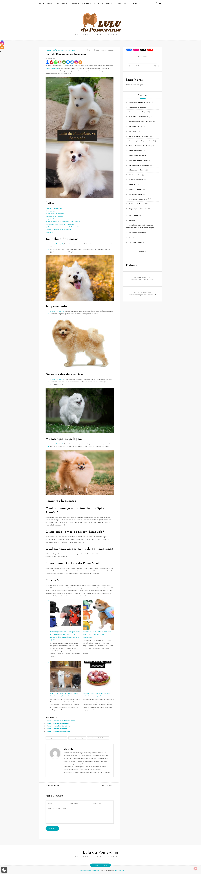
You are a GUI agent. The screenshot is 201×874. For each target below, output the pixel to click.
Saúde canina (122, 3)
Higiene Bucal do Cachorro (139, 165)
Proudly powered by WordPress (88, 870)
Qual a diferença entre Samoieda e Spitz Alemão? (63, 221)
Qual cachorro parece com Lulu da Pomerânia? (62, 227)
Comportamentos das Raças (139, 146)
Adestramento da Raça (137, 107)
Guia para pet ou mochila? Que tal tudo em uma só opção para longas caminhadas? (97, 634)
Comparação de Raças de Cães (60, 50)
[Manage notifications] (195, 868)
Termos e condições (136, 242)
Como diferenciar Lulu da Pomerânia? (59, 229)
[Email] (64, 62)
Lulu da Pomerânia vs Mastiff (57, 728)
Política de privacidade (137, 232)
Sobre (131, 237)
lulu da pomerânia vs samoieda (56, 738)
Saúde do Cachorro (136, 204)
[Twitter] (72, 62)
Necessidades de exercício (55, 214)
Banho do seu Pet (135, 126)
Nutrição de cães (102, 3)
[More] (80, 62)
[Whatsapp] (56, 62)
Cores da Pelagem (135, 151)
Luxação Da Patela (136, 180)
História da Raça (135, 175)
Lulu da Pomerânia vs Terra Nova (58, 726)
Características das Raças (138, 136)
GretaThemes (119, 870)
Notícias (136, 3)
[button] (157, 3)
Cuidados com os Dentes (138, 160)
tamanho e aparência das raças (98, 738)
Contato (132, 220)
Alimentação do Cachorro (138, 117)
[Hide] (1, 51)
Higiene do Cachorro (79, 3)
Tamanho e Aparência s (54, 208)
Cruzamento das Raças (137, 155)
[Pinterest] (51, 62)
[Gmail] (60, 62)
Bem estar (133, 131)
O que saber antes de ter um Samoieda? (60, 224)
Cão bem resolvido (136, 215)
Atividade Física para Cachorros (140, 121)
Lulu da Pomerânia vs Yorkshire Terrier (60, 721)
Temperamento (51, 211)
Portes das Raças (135, 194)
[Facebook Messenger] (68, 62)
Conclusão (49, 232)
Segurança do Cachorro (138, 209)
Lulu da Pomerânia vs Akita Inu (57, 723)
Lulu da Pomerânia (52, 68)
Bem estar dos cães (56, 3)
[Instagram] (76, 62)
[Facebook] (47, 62)
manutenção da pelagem (77, 738)
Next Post (107, 785)
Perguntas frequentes (53, 219)
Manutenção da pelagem (54, 216)
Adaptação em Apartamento (139, 102)
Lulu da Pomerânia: (57, 244)
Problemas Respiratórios (138, 199)
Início (41, 3)
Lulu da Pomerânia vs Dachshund (58, 731)
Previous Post (55, 785)
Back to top (99, 865)
